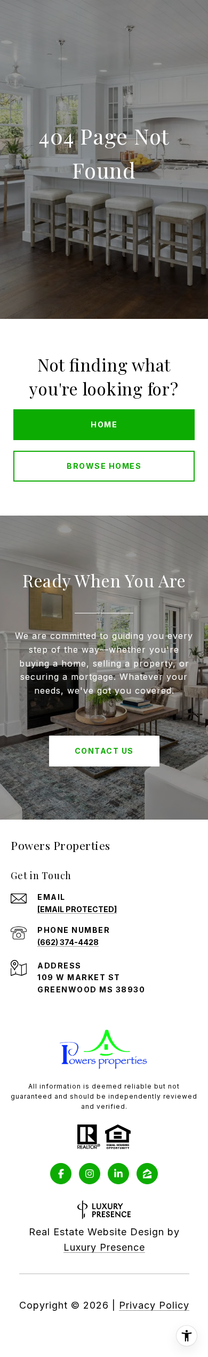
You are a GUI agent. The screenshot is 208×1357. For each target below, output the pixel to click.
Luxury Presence (104, 1247)
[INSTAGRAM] (89, 1173)
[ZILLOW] (147, 1173)
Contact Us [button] (104, 750)
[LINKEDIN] (118, 1173)
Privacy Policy (154, 1305)
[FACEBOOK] (60, 1173)
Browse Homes (104, 465)
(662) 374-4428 (68, 942)
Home (104, 424)
